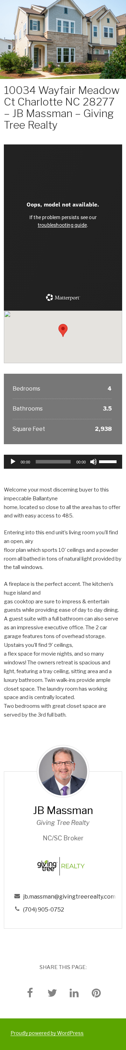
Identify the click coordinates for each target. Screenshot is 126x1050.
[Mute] (93, 461)
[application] (63, 462)
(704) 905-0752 (43, 909)
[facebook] (30, 992)
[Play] (12, 461)
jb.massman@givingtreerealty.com (69, 896)
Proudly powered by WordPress (47, 1033)
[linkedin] (74, 992)
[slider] (109, 461)
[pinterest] (96, 992)
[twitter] (52, 992)
